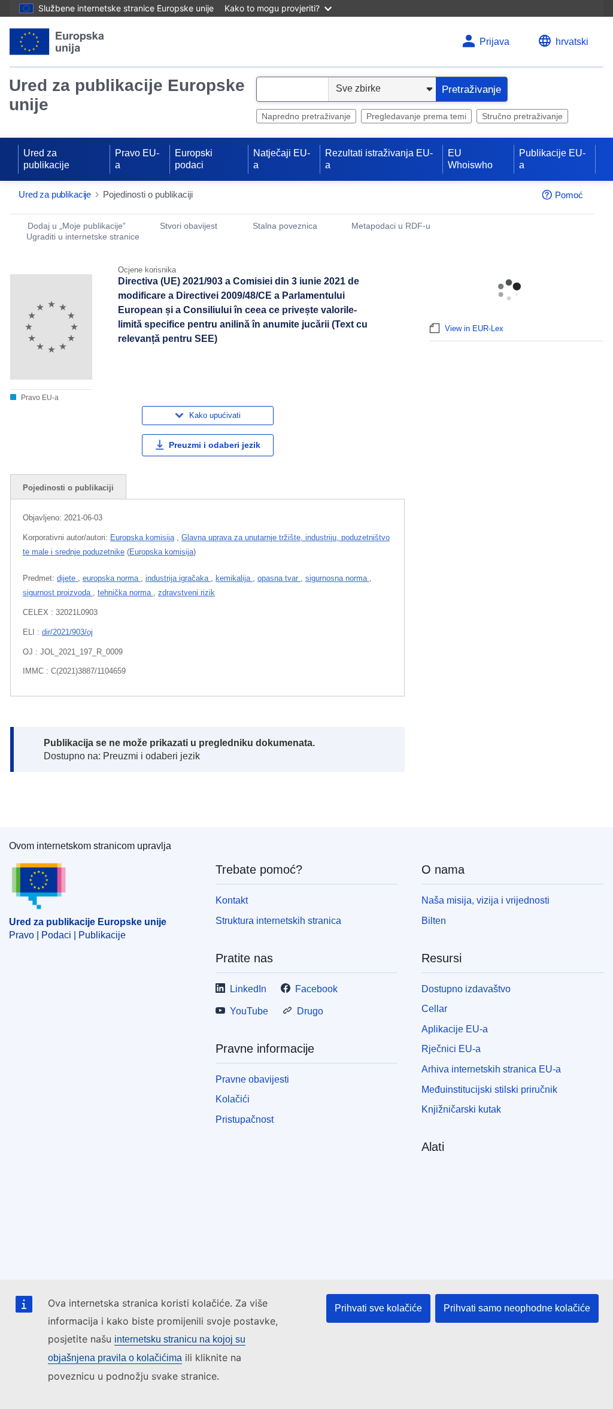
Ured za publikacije (46, 159)
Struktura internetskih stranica (278, 921)
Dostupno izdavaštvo (466, 989)
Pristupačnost (245, 1119)
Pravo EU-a (137, 159)
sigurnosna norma (337, 578)
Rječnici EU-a (451, 1049)
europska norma (112, 578)
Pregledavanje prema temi (416, 116)
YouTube (249, 1011)
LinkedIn (248, 989)
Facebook (316, 989)
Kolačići (233, 1099)
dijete (67, 578)
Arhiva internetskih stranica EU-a (491, 1069)
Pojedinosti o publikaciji (68, 487)
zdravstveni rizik (186, 592)
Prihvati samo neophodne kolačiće (517, 1308)
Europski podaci (194, 159)
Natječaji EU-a (281, 159)
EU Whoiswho (470, 159)
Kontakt (232, 900)
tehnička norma (125, 592)
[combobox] (292, 89)
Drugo (310, 1011)
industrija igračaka (178, 578)
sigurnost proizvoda (58, 592)
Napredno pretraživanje (306, 116)
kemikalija (234, 578)
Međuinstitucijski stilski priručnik (489, 1089)
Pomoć (569, 195)
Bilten (433, 921)
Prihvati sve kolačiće (378, 1308)
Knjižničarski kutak (461, 1109)
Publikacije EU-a (552, 159)
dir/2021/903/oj (67, 632)
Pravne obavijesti (252, 1079)
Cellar (434, 1009)
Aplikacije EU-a (454, 1029)
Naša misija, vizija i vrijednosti (485, 900)
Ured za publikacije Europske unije (127, 95)
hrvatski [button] (572, 42)
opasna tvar (279, 578)
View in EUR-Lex (474, 328)
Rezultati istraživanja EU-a (379, 159)
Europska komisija (142, 537)
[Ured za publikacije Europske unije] (57, 41)
